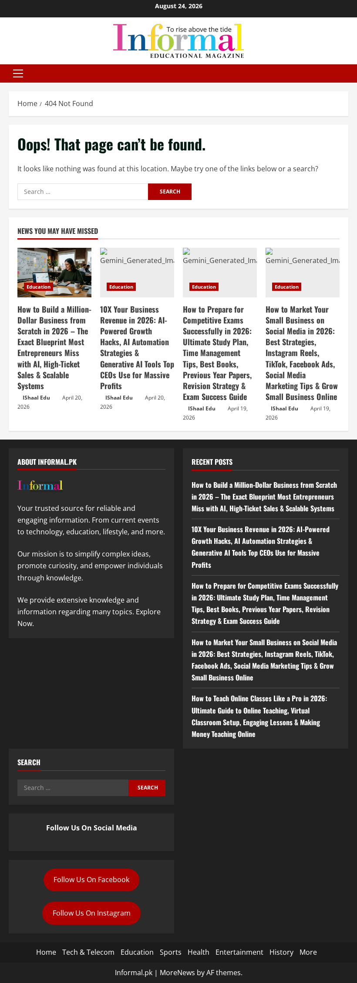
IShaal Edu (36, 397)
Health (198, 952)
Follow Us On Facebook (91, 879)
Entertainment (239, 952)
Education (39, 286)
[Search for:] (82, 191)
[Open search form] (345, 73)
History (281, 952)
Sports (171, 952)
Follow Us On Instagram (92, 913)
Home (46, 952)
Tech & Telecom (88, 952)
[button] (18, 73)
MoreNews (177, 972)
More (308, 952)
